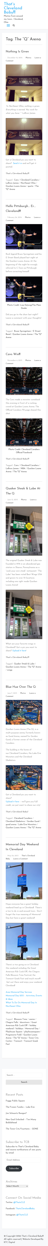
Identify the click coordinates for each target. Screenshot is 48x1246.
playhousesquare (32, 1032)
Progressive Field (13, 1035)
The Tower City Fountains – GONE (22, 1129)
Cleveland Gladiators (15, 821)
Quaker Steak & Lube (24, 664)
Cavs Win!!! (13, 354)
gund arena (11, 824)
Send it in (17, 163)
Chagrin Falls (12, 1022)
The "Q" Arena (20, 472)
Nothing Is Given (17, 51)
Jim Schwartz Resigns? (16, 1113)
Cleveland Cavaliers (30, 180)
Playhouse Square (14, 1032)
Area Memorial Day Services (19, 992)
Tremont (18, 1041)
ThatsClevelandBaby (25, 1209)
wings (9, 670)
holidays (19, 1029)
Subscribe (14, 1168)
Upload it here (19, 651)
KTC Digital (9, 1242)
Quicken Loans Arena (16, 186)
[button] (14, 25)
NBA (23, 469)
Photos (28, 58)
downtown (24, 1022)
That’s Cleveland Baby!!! (13, 8)
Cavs (16, 180)
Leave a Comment (20, 859)
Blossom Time (20, 1019)
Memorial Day (31, 1029)
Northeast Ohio (28, 183)
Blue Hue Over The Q (21, 686)
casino (32, 1019)
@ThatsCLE (19, 1202)
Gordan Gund (33, 821)
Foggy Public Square (15, 1101)
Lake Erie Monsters (27, 824)
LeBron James (12, 183)
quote (30, 186)
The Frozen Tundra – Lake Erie (20, 1107)
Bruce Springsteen (22, 331)
